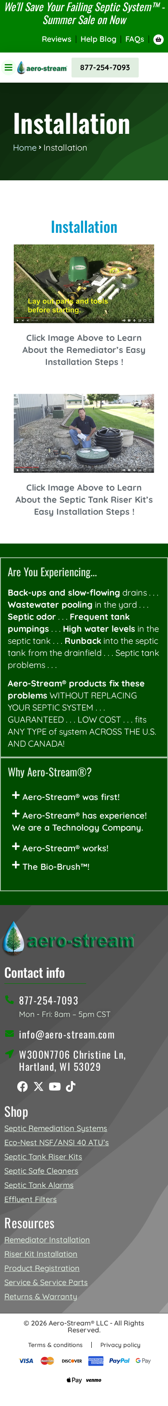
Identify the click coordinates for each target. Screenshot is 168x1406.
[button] (84, 797)
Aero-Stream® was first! (71, 796)
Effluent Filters (30, 1199)
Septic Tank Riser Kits (43, 1157)
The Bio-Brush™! (56, 866)
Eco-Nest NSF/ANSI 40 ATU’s (56, 1142)
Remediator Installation (47, 1240)
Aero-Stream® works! (65, 848)
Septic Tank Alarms (39, 1185)
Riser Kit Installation (41, 1254)
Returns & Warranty (40, 1296)
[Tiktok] (70, 1086)
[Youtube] (54, 1086)
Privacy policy (120, 1345)
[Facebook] (22, 1086)
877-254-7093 (105, 67)
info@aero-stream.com (67, 1034)
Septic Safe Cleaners (41, 1171)
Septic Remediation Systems (55, 1128)
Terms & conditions (55, 1345)
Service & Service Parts (46, 1282)
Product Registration (42, 1268)
